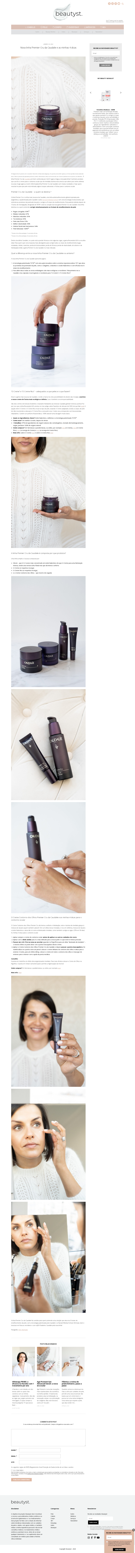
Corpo (58, 27)
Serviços (86, 32)
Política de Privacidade (105, 60)
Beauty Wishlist (50, 32)
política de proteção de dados (35, 1473)
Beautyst (74, 32)
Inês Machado (23, 1330)
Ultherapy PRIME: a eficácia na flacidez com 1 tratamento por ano (23, 1384)
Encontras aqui (105, 140)
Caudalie (27, 179)
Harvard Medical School (50, 200)
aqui (82, 406)
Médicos (90, 27)
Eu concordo (18, 1470)
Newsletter (99, 32)
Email (14, 1456)
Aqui (20, 972)
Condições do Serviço (115, 60)
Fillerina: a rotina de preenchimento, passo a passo (72, 1384)
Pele (45, 27)
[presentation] (90, 92)
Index (63, 32)
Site (12, 1462)
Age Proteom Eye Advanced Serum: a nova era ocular (47, 1384)
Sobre (37, 32)
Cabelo (31, 27)
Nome (14, 1450)
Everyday (74, 27)
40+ (104, 27)
